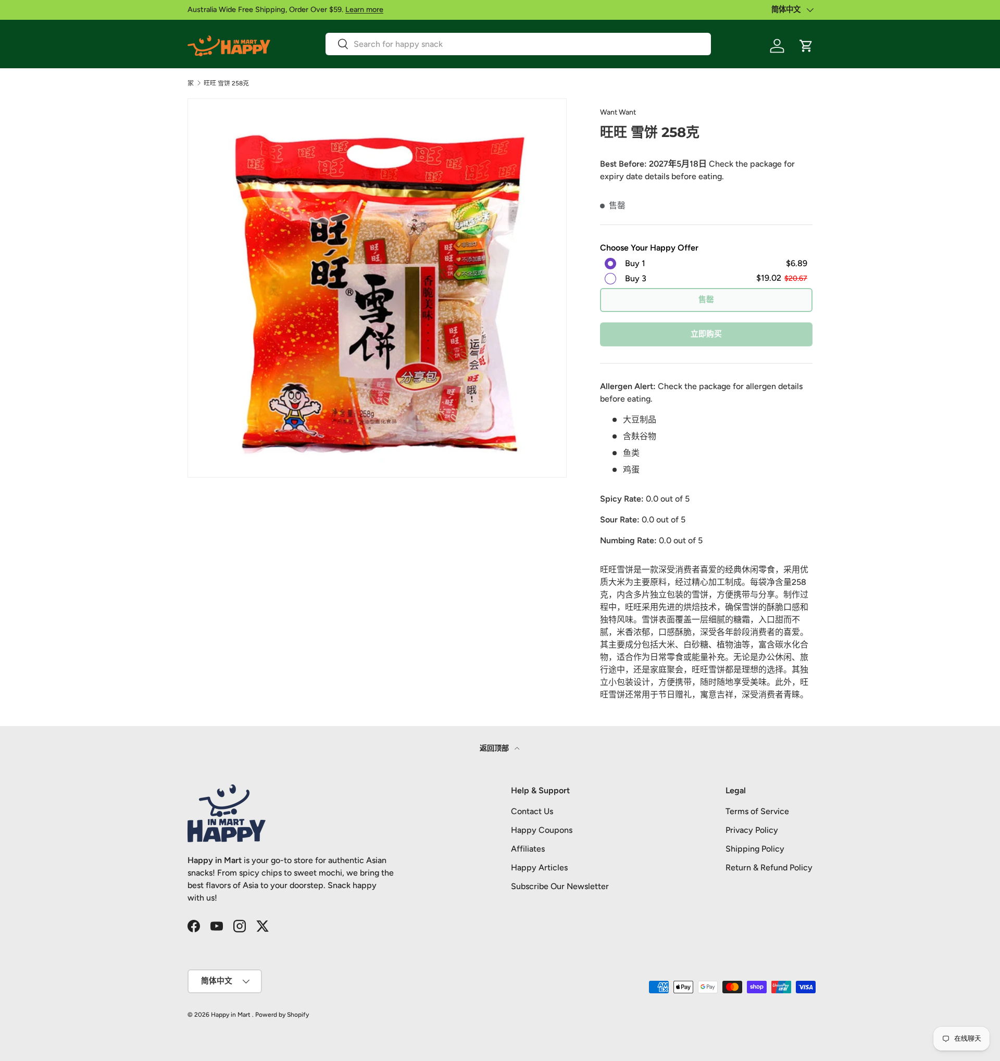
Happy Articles (539, 867)
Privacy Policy (752, 830)
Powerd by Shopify (282, 1014)
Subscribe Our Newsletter (560, 886)
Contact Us (532, 811)
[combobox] (518, 44)
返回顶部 (495, 748)
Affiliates (528, 849)
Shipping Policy (755, 849)
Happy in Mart (231, 1014)
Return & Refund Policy (769, 867)
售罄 (706, 299)
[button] (806, 45)
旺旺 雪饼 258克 (226, 83)
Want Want (618, 112)
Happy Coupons (541, 830)
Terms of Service (757, 811)
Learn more (364, 9)
